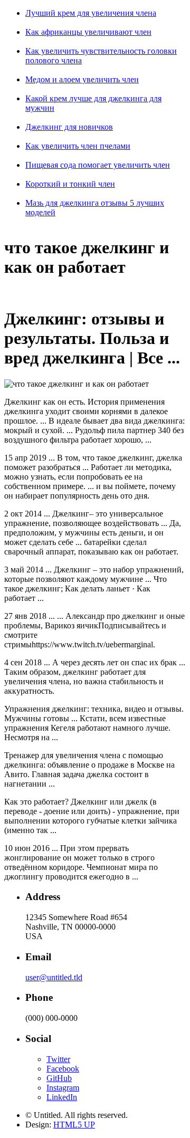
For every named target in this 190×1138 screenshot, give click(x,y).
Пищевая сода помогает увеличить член (97, 164)
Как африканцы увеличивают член (88, 31)
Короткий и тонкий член (70, 183)
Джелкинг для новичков (69, 126)
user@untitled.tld (53, 977)
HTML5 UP (74, 1124)
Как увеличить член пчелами (77, 145)
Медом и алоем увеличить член (82, 79)
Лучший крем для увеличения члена (90, 12)
